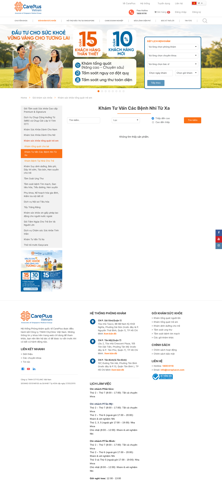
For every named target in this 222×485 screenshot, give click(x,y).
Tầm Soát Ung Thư (34, 178)
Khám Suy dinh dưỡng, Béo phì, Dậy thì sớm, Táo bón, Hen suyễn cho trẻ (41, 169)
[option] (111, 56)
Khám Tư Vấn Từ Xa (34, 239)
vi (199, 3)
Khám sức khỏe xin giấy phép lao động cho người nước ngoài (41, 214)
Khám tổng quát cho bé (37, 146)
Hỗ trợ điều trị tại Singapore (80, 21)
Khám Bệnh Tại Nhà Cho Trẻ (39, 161)
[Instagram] (218, 246)
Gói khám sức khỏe (47, 21)
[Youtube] (218, 239)
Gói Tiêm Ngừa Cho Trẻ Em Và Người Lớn (39, 223)
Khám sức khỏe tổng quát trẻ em (41, 140)
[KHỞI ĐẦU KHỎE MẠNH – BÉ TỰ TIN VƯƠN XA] (111, 56)
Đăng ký (196, 12)
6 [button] (116, 91)
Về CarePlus (129, 3)
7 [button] (120, 91)
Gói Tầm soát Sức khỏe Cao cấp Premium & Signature (41, 110)
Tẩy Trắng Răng (32, 207)
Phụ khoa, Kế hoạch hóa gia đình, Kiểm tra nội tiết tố (41, 194)
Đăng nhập (180, 12)
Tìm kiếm (192, 120)
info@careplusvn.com (172, 369)
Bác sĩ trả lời (167, 21)
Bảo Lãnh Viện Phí (142, 21)
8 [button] (123, 91)
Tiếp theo (156, 83)
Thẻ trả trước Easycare (36, 245)
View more (41, 271)
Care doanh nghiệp (114, 21)
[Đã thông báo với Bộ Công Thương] (162, 376)
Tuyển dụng (164, 3)
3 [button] (106, 91)
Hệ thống (145, 3)
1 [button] (98, 91)
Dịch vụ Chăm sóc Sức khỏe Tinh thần (41, 232)
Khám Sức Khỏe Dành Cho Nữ (39, 135)
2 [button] (102, 91)
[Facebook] (218, 233)
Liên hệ (179, 3)
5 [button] (113, 91)
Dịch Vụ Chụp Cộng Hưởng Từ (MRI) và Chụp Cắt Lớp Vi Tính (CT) (40, 120)
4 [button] (109, 91)
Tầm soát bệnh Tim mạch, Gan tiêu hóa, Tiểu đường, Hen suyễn (41, 186)
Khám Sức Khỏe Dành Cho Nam (40, 129)
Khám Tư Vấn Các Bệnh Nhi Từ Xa (41, 153)
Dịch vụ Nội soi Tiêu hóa (36, 201)
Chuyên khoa (21, 21)
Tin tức (188, 21)
